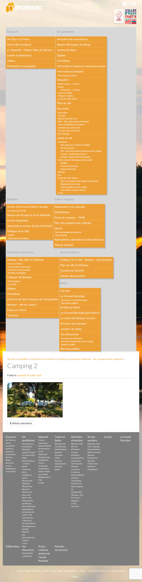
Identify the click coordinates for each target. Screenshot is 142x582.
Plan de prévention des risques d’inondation (79, 181)
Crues (60, 192)
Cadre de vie (64, 138)
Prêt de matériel (64, 245)
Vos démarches (69, 334)
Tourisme (62, 115)
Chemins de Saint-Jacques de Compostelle (32, 299)
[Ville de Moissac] (24, 7)
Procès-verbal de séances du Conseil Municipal (44, 553)
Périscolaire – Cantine (70, 89)
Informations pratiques (70, 71)
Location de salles (71, 329)
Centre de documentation (19, 269)
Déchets (61, 172)
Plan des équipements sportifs (68, 232)
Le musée (12, 284)
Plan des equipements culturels (73, 223)
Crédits (75, 576)
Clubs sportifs (61, 235)
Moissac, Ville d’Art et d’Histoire (25, 260)
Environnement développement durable (75, 159)
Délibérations (13, 546)
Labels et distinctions (19, 55)
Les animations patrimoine (19, 266)
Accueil (11, 359)
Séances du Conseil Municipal (74, 300)
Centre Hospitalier (17, 220)
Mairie (63, 283)
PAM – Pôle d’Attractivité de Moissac (73, 121)
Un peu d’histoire (15, 263)
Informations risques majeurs (73, 190)
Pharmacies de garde (67, 75)
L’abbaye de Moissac (19, 277)
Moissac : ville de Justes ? (22, 304)
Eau (59, 174)
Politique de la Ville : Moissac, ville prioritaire (86, 260)
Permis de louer (67, 148)
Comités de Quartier (72, 270)
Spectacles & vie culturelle (70, 207)
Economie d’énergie (69, 166)
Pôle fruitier (63, 112)
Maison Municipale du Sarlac (74, 44)
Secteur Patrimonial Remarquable (75, 157)
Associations (92, 469)
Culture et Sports (64, 199)
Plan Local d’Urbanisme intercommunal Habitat (81, 151)
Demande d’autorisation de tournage (77, 341)
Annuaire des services (73, 323)
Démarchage (63, 133)
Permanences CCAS (17, 210)
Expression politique (69, 303)
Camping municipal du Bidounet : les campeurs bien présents (90, 359)
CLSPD (11, 235)
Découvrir (12, 31)
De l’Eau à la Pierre (18, 39)
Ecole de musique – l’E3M (70, 217)
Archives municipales (17, 272)
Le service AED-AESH (67, 98)
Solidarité (12, 199)
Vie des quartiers (70, 252)
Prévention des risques (68, 177)
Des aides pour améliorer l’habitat (75, 144)
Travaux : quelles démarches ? (73, 154)
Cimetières (63, 60)
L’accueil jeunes (28, 452)
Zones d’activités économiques (71, 124)
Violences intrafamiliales (18, 238)
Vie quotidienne (66, 31)
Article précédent (21, 423)
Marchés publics (70, 348)
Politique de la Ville (18, 231)
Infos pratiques (14, 281)
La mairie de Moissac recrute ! (78, 318)
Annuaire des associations (72, 39)
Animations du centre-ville (69, 127)
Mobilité (63, 162)
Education (63, 80)
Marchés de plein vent (67, 118)
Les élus (65, 290)
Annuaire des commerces (69, 130)
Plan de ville (64, 103)
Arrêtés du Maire (70, 307)
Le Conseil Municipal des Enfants (79, 313)
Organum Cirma (16, 310)
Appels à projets (68, 344)
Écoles (60, 86)
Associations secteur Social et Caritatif (29, 226)
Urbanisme (62, 141)
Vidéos (11, 60)
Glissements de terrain (70, 184)
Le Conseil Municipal (72, 296)
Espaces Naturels (68, 169)
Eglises (61, 55)
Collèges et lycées (65, 95)
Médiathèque (62, 212)
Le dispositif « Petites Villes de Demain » (30, 50)
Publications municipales (21, 66)
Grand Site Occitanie (19, 44)
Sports (58, 228)
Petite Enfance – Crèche (68, 83)
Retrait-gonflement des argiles (73, 187)
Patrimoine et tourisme (20, 252)
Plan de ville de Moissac (74, 265)
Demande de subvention (71, 338)
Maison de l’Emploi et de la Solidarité (28, 215)
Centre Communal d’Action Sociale (27, 207)
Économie (63, 108)
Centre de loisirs (65, 92)
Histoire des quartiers (72, 276)
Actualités (23, 359)
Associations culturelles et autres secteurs (79, 239)
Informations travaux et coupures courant (81, 66)
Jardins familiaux (67, 50)
